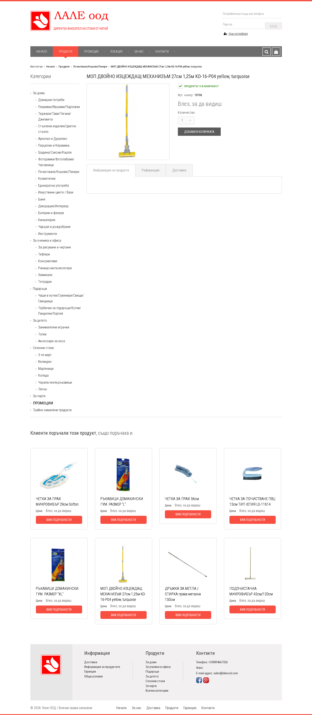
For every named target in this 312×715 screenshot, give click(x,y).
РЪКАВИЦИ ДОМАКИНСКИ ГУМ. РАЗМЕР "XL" (57, 591)
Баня (41, 199)
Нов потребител (238, 33)
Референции (150, 170)
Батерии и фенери (51, 213)
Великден (45, 362)
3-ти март (45, 355)
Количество (186, 113)
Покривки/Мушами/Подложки (59, 107)
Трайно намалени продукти (52, 410)
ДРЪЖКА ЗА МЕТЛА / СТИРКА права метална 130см (183, 594)
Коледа (43, 375)
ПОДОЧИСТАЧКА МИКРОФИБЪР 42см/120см (251, 591)
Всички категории (157, 691)
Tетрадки (45, 282)
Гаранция (90, 671)
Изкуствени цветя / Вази (55, 192)
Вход (273, 26)
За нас (139, 51)
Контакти (162, 51)
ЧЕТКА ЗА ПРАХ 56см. (182, 498)
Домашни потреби (51, 100)
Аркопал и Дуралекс (52, 139)
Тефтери (44, 254)
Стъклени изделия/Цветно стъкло (57, 129)
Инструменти (47, 234)
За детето (40, 320)
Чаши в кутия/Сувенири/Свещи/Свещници (61, 298)
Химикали (45, 275)
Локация (116, 51)
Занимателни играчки (53, 327)
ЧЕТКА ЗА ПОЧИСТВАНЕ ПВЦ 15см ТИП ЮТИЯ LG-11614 (252, 501)
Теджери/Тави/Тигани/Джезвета (54, 116)
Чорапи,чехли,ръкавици (55, 382)
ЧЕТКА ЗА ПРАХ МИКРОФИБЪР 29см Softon (57, 501)
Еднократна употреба (53, 186)
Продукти (65, 51)
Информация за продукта (111, 170)
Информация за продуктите (102, 667)
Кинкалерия (46, 220)
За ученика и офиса (47, 240)
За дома (39, 93)
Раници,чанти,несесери (55, 268)
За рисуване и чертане (54, 247)
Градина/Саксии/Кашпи (55, 152)
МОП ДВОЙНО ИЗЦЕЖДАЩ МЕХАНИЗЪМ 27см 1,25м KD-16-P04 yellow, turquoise (156, 66)
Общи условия (93, 676)
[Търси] (266, 51)
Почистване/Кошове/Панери (90, 66)
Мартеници (45, 369)
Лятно (42, 389)
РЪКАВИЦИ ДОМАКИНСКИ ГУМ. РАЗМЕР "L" (121, 501)
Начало (41, 51)
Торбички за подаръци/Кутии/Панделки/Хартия (59, 310)
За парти (39, 396)
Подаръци (40, 289)
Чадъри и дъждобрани (54, 227)
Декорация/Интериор (53, 206)
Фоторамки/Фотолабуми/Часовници (56, 162)
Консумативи (47, 261)
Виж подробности (59, 520)
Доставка (179, 170)
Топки (42, 334)
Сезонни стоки (43, 348)
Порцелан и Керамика (53, 145)
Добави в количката (199, 132)
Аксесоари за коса (51, 341)
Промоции (91, 51)
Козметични (46, 179)
